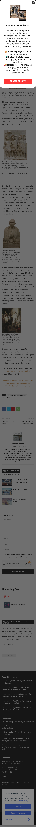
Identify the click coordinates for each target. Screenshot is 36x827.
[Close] (33, 2)
